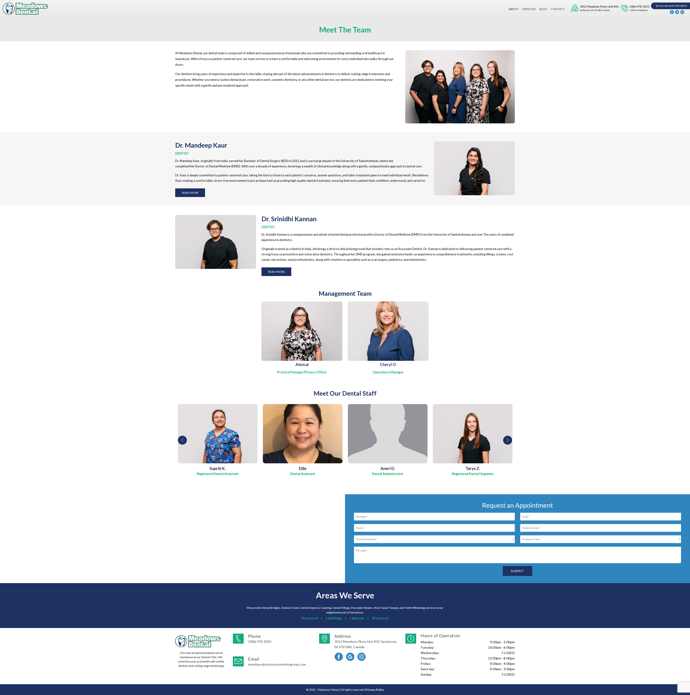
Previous (182, 440)
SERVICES (529, 9)
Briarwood (380, 618)
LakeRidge (334, 618)
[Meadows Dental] (26, 8)
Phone (259, 638)
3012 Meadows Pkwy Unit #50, (599, 8)
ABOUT (514, 9)
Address (365, 641)
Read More (190, 192)
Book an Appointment (671, 5)
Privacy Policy (374, 689)
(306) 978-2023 (639, 8)
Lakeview (357, 618)
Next (507, 440)
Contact (558, 9)
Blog (543, 9)
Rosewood (310, 618)
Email (277, 661)
